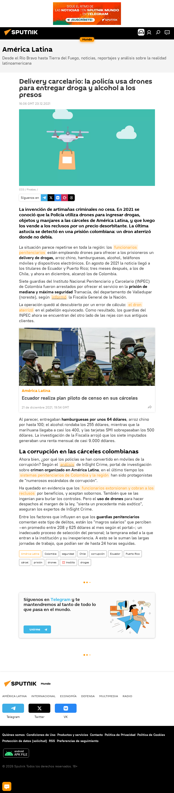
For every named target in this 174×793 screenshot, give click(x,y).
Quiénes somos (13, 735)
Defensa (88, 696)
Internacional (43, 696)
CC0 (21, 189)
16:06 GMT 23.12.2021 (34, 104)
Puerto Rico (133, 553)
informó (59, 297)
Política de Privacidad (120, 735)
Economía (68, 696)
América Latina (36, 391)
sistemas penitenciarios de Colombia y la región (64, 475)
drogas (84, 562)
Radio (127, 696)
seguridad (68, 553)
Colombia (50, 553)
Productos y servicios (72, 735)
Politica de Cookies (151, 735)
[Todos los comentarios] (6, 786)
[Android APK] (16, 754)
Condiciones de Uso (41, 735)
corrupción (98, 553)
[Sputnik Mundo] (22, 36)
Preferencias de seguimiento (78, 741)
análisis (67, 464)
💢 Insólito (68, 562)
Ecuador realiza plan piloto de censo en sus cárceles (80, 398)
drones (52, 562)
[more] (149, 406)
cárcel (24, 562)
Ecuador (115, 553)
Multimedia (108, 696)
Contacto (96, 735)
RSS (52, 741)
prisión (38, 562)
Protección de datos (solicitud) (24, 741)
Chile (83, 553)
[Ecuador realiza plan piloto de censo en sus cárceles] (87, 357)
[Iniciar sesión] (149, 32)
